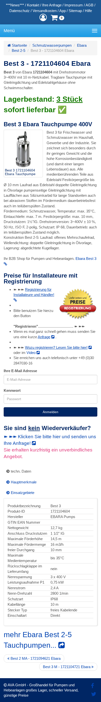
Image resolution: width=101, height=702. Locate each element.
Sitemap (75, 11)
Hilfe (88, 11)
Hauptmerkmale (24, 482)
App (62, 11)
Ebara (82, 45)
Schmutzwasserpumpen (52, 45)
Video (31, 353)
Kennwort (12, 390)
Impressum (73, 5)
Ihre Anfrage (52, 5)
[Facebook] (92, 686)
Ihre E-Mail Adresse (20, 371)
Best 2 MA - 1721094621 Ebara (35, 658)
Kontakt (33, 5)
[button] (43, 17)
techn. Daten (21, 471)
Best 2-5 (18, 50)
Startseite (19, 45)
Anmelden (50, 412)
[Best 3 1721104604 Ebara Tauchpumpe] (23, 149)
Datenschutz (19, 11)
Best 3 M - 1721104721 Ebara (67, 667)
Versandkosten (45, 11)
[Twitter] (93, 694)
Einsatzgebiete (22, 493)
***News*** (15, 5)
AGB (89, 5)
